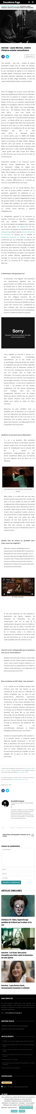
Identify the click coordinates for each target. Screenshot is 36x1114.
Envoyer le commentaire (11, 882)
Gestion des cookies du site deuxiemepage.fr (12, 1029)
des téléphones (22, 227)
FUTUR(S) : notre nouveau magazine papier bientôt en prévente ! (18, 1041)
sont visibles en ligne (23, 772)
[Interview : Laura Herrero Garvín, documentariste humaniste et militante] (18, 972)
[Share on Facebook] (3, 56)
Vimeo (33, 768)
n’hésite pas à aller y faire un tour (20, 779)
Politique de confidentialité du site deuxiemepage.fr (14, 1026)
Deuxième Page (5, 6)
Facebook (28, 768)
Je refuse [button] (22, 1111)
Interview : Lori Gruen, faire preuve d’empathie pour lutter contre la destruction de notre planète (17, 955)
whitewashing (5, 232)
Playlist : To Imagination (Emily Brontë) (21, 827)
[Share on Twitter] (7, 56)
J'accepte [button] (14, 1111)
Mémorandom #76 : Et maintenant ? (11, 1068)
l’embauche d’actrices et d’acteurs (13, 237)
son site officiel (6, 770)
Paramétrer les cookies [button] (26, 1107)
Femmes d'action (14, 6)
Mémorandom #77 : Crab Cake (10, 1059)
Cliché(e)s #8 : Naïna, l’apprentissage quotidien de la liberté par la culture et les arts (16, 922)
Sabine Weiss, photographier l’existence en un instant (16, 835)
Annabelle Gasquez (17, 801)
